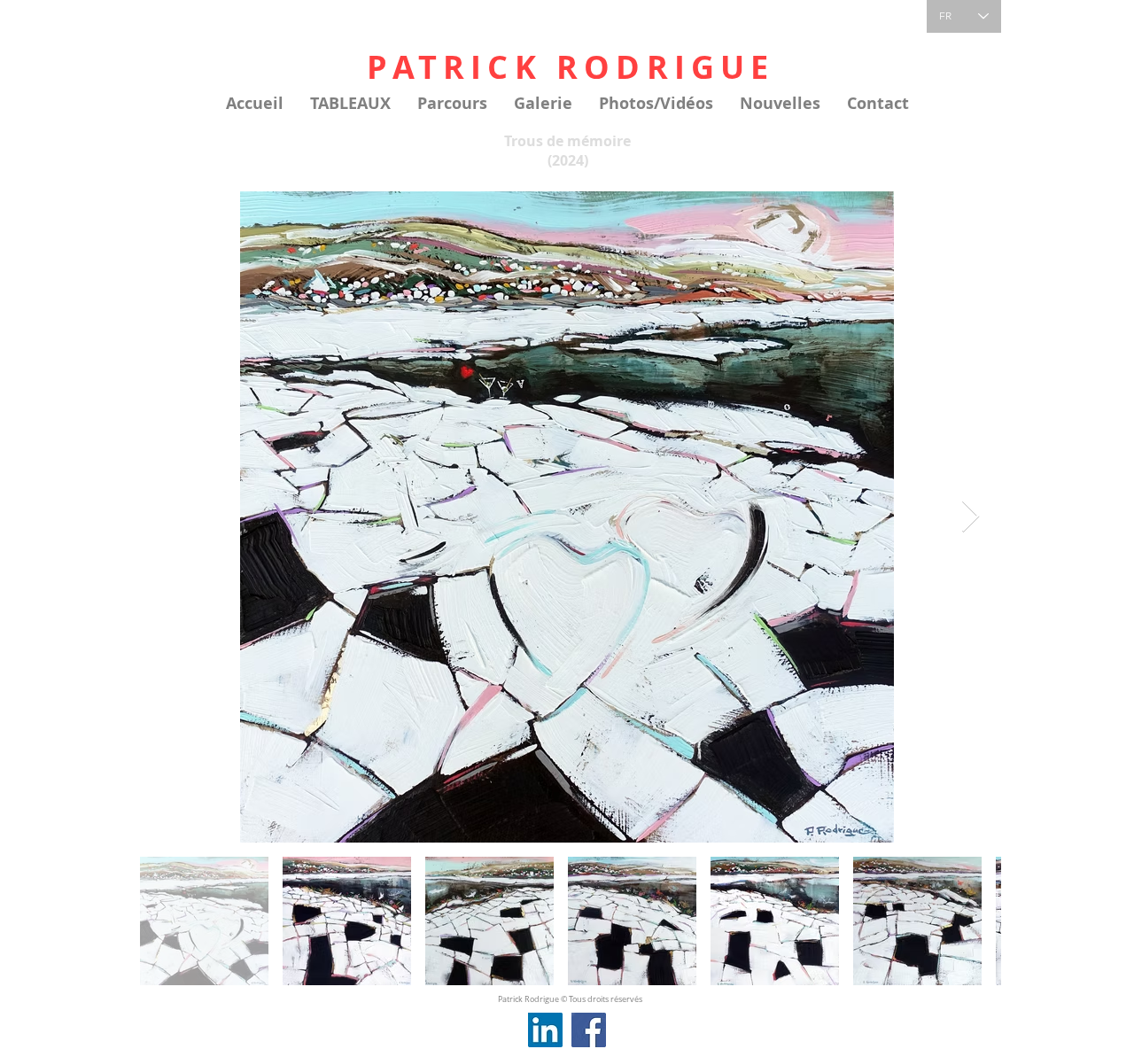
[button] (350, 103)
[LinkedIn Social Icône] (545, 1030)
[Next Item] (970, 517)
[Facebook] (588, 1030)
